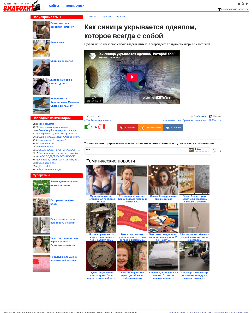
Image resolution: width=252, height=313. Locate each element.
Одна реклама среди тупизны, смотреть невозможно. (68, 136)
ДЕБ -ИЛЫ (44, 166)
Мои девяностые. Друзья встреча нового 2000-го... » (192, 120)
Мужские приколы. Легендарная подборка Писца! (101, 199)
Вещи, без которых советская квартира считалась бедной (194, 199)
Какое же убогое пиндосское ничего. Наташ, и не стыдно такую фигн (77, 130)
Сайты (54, 5)
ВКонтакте (176, 128)
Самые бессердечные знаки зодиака (163, 197)
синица (93, 116)
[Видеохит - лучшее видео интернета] (21, 10)
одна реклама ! (47, 123)
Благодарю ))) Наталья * (52, 140)
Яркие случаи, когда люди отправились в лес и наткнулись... (101, 237)
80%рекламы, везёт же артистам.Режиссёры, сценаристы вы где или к (77, 133)
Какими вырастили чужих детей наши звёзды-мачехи (132, 275)
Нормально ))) (46, 143)
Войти (243, 3)
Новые (92, 16)
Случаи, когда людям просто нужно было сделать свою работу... (101, 275)
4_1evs (198, 149)
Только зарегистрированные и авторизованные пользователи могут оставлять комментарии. (149, 143)
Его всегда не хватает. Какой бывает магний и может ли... (132, 199)
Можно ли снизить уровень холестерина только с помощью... (132, 237)
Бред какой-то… (47, 162)
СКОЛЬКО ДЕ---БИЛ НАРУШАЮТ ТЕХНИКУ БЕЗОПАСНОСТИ (73, 149)
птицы (99, 116)
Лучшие (120, 16)
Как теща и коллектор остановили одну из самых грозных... (194, 275)
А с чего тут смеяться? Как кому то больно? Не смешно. (69, 159)
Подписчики (75, 5)
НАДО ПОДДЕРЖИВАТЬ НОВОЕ (56, 156)
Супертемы (41, 175)
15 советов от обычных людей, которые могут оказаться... (194, 237)
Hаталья (217, 116)
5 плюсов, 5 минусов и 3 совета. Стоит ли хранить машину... (163, 275)
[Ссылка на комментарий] (87, 152)
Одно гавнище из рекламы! (53, 127)
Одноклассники (153, 128)
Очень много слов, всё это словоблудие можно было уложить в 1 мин (77, 153)
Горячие (106, 16)
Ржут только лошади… (51, 169)
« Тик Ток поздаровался (97, 120)
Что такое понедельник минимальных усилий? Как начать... (163, 237)
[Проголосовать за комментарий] (215, 152)
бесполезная (45, 146)
